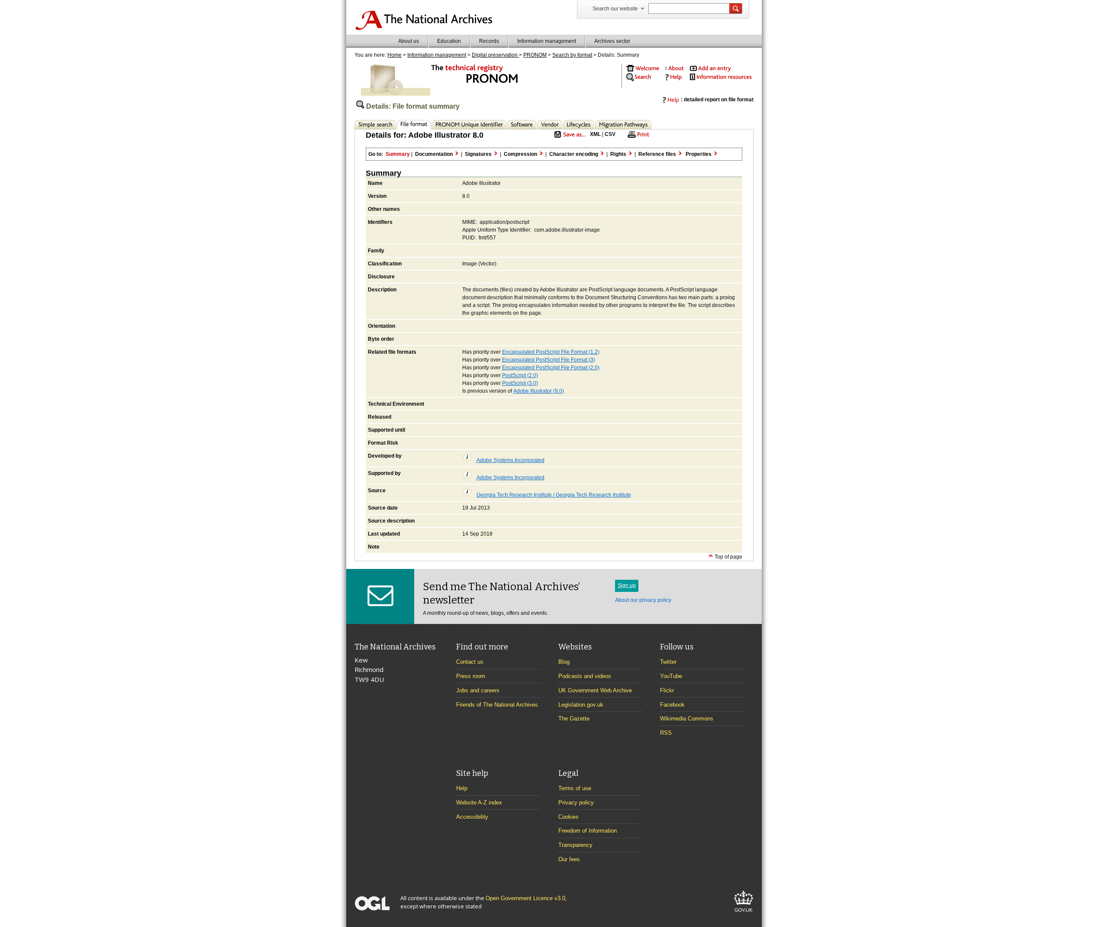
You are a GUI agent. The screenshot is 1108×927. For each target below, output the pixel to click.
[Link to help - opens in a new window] (672, 79)
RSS (666, 733)
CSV (610, 134)
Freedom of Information (587, 830)
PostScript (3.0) (520, 383)
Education (449, 41)
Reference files (657, 154)
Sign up (627, 585)
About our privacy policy (643, 600)
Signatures (479, 154)
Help (461, 788)
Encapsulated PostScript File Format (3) (548, 360)
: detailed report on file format (717, 100)
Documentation (434, 154)
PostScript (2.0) (520, 375)
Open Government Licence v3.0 (525, 898)
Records (489, 41)
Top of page (727, 557)
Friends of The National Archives (497, 704)
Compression (521, 154)
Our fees (569, 859)
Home (394, 55)
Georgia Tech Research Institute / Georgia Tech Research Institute (554, 495)
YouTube (671, 676)
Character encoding (574, 154)
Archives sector (612, 41)
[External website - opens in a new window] (743, 913)
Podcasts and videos (584, 676)
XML (595, 134)
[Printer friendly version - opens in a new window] (637, 137)
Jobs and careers (477, 690)
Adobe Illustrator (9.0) (538, 391)
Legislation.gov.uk (580, 704)
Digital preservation (495, 55)
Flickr (667, 690)
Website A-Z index (479, 802)
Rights (619, 154)
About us (408, 41)
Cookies (568, 817)
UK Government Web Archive (595, 690)
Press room (470, 676)
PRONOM (535, 55)
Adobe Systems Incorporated (510, 460)
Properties (699, 154)
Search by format (572, 55)
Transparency (575, 845)
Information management (546, 41)
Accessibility (472, 817)
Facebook (672, 704)
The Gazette (573, 718)
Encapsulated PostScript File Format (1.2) (550, 352)
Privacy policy (576, 802)
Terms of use (574, 788)
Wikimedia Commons (686, 718)
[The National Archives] (423, 29)
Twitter (668, 662)
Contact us (469, 662)
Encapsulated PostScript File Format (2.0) (550, 368)
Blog (564, 662)
